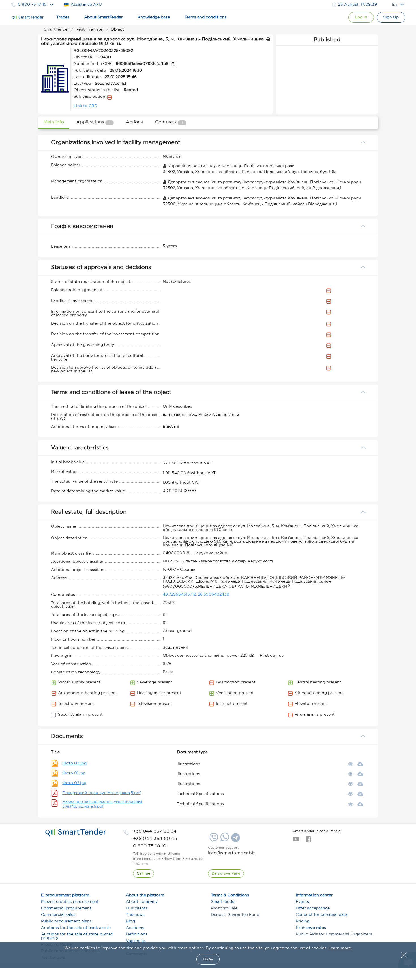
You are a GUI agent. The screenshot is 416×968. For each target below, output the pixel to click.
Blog (130, 921)
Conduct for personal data (322, 914)
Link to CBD (85, 106)
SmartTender (223, 901)
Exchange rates (311, 927)
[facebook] (308, 841)
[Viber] (213, 839)
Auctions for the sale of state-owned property (77, 936)
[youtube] (296, 841)
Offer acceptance (313, 908)
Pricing (303, 921)
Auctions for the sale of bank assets (76, 927)
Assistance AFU (86, 4)
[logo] (76, 832)
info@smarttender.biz (232, 853)
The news (135, 914)
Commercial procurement (66, 908)
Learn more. (340, 948)
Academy (135, 927)
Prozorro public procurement (70, 901)
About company (142, 901)
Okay (208, 959)
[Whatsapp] (224, 840)
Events (302, 901)
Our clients (137, 908)
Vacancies (136, 941)
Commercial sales (58, 914)
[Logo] (27, 17)
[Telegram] (235, 839)
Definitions (136, 934)
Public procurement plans (66, 921)
